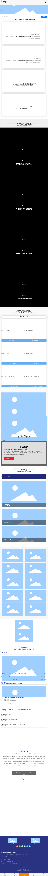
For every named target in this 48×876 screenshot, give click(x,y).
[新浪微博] (17, 846)
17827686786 (11, 857)
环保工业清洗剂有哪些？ (6, 676)
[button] (46, 9)
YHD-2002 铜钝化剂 (35, 363)
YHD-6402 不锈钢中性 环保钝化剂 (35, 386)
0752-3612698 (4, 857)
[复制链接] (30, 846)
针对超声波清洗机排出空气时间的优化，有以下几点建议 (13, 724)
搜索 (44, 16)
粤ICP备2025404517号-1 (24, 869)
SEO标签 (29, 870)
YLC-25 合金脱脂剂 (12, 340)
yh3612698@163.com (8, 861)
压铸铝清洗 (7, 505)
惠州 (26, 870)
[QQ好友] (25, 846)
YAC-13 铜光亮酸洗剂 (12, 363)
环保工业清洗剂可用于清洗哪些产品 (9, 679)
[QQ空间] (27, 846)
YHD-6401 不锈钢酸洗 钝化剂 (12, 386)
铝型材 (9, 476)
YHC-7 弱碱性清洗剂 (35, 340)
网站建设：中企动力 (21, 870)
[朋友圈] (22, 846)
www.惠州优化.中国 (12, 863)
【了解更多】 (39, 765)
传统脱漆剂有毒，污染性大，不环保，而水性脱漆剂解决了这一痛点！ (16, 673)
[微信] (20, 846)
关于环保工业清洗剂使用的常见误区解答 (14, 697)
